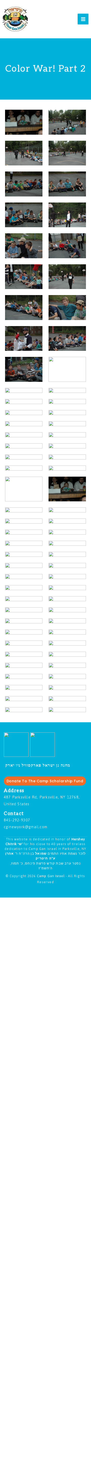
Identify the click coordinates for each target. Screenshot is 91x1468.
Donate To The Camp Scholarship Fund (45, 781)
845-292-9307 (17, 820)
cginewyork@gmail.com (25, 827)
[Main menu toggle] (83, 19)
